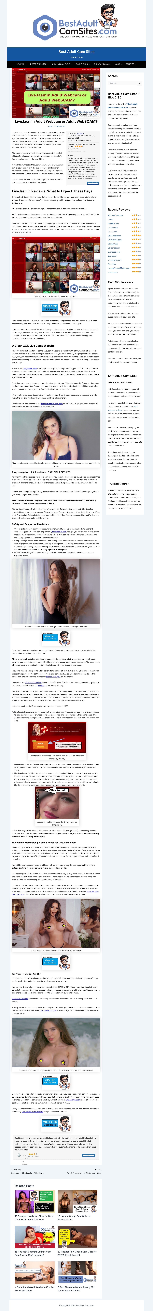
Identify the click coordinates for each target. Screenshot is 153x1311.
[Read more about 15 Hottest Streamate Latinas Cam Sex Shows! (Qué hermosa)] (35, 1237)
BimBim (41, 685)
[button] (25, 64)
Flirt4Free (112, 264)
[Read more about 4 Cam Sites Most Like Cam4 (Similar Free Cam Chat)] (35, 1272)
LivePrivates (113, 228)
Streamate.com (114, 236)
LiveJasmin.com (73, 1100)
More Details (93, 183)
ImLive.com (113, 272)
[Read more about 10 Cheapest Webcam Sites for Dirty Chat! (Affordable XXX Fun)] (35, 1201)
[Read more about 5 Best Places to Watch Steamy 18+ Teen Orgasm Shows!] (77, 1272)
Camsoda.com (114, 252)
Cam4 (110, 219)
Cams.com (112, 256)
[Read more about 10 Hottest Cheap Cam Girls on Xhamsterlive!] (77, 1201)
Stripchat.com (114, 248)
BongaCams (113, 244)
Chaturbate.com (115, 240)
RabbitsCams (113, 224)
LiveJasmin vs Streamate (32, 1111)
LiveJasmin (80, 133)
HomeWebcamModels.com (119, 268)
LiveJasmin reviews (33, 682)
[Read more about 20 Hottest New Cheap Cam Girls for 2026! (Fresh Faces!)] (77, 1237)
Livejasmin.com (30, 368)
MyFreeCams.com (115, 215)
